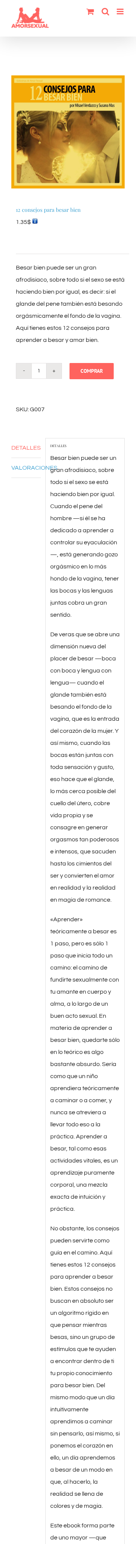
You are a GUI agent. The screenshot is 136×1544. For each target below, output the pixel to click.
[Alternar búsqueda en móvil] (105, 11)
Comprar (91, 371)
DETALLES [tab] (26, 448)
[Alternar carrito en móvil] (90, 11)
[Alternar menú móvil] (121, 11)
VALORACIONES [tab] (26, 468)
